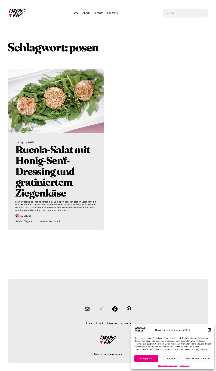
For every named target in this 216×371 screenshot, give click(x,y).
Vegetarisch (30, 221)
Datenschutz (101, 354)
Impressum (184, 365)
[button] (209, 330)
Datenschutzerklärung (168, 365)
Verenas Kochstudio (50, 221)
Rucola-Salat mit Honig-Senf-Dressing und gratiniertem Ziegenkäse (52, 171)
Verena (27, 215)
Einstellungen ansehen (198, 358)
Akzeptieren (146, 358)
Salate (18, 221)
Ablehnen (171, 358)
